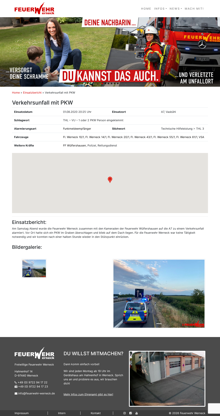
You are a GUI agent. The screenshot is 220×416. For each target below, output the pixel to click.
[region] (110, 52)
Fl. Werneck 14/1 (95, 137)
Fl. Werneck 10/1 (73, 137)
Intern (61, 413)
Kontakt (96, 413)
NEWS (175, 8)
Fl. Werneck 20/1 (118, 137)
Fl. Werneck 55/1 (164, 137)
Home (16, 92)
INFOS (159, 8)
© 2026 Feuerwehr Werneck (187, 413)
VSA (201, 137)
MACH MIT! (194, 8)
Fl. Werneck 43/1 (141, 137)
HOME (146, 8)
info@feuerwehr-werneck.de (36, 393)
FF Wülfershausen (74, 145)
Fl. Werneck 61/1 (186, 137)
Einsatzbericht (32, 92)
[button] (110, 52)
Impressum (22, 413)
